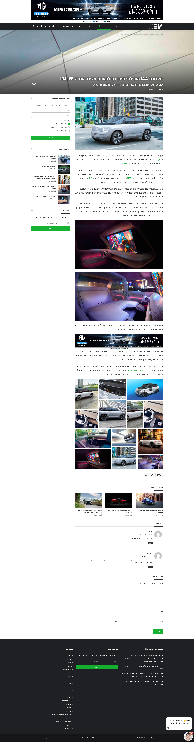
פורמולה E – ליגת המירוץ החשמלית (61, 715)
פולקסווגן (124, 163)
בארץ (70, 662)
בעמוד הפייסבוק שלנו (149, 676)
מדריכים (77, 26)
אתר (116, 621)
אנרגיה (69, 659)
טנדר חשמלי (68, 680)
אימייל (161, 621)
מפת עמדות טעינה (62, 26)
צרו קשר (60, 738)
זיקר (70, 673)
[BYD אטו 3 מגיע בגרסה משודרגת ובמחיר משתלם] (149, 500)
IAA (158, 475)
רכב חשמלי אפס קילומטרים (58, 127)
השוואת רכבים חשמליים (50, 738)
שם (162, 612)
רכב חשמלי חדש (62, 124)
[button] (86, 394)
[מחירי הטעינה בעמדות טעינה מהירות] (64, 199)
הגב (150, 543)
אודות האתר (67, 738)
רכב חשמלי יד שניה (61, 131)
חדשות (104, 26)
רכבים (91, 26)
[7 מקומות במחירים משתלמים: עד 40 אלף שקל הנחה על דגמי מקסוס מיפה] (88, 500)
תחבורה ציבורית (67, 729)
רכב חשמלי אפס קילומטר (64, 722)
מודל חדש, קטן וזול (135, 370)
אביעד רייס (159, 89)
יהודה (149, 553)
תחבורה (69, 725)
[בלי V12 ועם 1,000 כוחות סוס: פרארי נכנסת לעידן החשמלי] (118, 500)
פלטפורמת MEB (134, 178)
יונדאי (70, 690)
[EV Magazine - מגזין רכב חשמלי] (156, 26)
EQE (158, 159)
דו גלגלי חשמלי (67, 669)
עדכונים (69, 708)
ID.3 (90, 178)
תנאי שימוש (76, 738)
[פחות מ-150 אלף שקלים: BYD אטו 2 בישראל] (64, 159)
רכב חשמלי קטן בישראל (49, 166)
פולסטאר (69, 711)
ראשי (117, 26)
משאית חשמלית (67, 701)
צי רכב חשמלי (67, 718)
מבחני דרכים (68, 694)
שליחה (50, 138)
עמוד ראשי (158, 34)
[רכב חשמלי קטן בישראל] (64, 169)
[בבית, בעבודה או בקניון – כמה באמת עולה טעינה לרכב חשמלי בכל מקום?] (64, 179)
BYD (70, 655)
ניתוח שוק (69, 704)
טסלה (70, 683)
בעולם (70, 666)
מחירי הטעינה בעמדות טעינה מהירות (45, 196)
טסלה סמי (68, 687)
